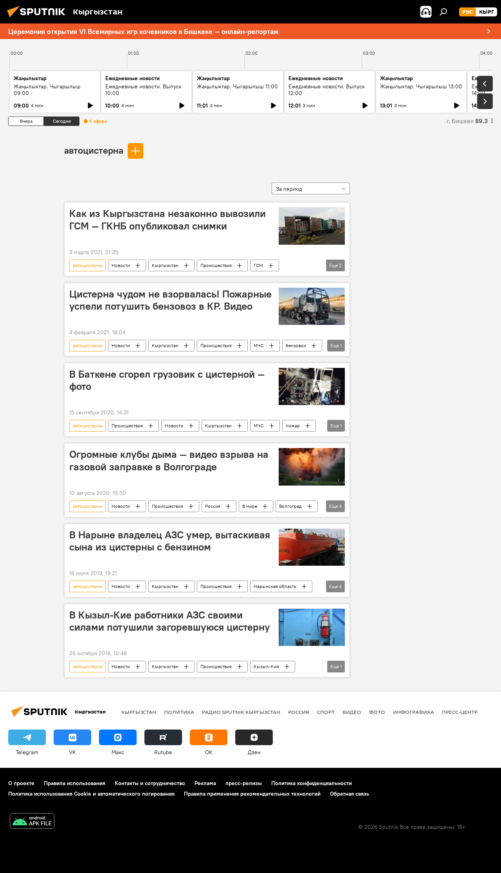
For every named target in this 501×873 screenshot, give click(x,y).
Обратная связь (349, 793)
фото (377, 711)
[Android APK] (32, 822)
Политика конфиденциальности (311, 783)
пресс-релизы (243, 783)
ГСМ (258, 265)
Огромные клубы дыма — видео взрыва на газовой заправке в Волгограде (169, 460)
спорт (326, 711)
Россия (212, 506)
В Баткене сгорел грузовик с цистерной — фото (167, 380)
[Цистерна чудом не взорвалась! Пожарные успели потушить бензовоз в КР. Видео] (312, 306)
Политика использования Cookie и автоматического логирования (91, 793)
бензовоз (296, 345)
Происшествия (216, 265)
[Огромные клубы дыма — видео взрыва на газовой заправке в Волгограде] (312, 466)
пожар (293, 425)
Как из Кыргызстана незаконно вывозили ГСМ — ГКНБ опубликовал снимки (167, 219)
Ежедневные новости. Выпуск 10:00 (143, 90)
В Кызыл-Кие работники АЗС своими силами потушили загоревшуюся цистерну (169, 621)
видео (351, 711)
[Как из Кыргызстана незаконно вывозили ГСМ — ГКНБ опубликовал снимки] (312, 225)
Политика (179, 711)
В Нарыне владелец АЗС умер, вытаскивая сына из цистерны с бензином (169, 541)
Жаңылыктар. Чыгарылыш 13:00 (421, 86)
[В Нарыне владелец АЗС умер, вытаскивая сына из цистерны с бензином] (312, 547)
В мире (249, 506)
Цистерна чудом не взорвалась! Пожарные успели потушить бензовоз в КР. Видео (170, 300)
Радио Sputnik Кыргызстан (241, 711)
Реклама (205, 783)
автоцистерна (93, 150)
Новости (121, 265)
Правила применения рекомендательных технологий (252, 793)
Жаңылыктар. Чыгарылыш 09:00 (47, 90)
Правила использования (74, 783)
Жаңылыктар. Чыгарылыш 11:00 (237, 86)
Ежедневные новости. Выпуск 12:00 (326, 90)
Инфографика (413, 711)
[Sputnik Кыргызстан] (38, 18)
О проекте (21, 783)
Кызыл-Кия (266, 666)
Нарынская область (275, 586)
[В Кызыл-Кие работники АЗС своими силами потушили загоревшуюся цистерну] (312, 627)
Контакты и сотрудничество (150, 783)
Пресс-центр (460, 711)
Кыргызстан (165, 265)
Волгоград (290, 506)
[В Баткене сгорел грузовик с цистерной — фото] (312, 386)
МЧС (259, 345)
